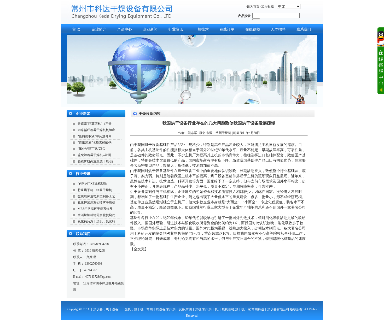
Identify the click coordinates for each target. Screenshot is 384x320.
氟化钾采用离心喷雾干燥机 (96, 202)
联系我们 (303, 29)
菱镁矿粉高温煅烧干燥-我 (95, 161)
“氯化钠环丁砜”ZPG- (92, 149)
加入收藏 (267, 6)
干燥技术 (201, 29)
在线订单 (227, 29)
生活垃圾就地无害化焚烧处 (96, 215)
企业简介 (99, 29)
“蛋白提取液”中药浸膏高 (95, 136)
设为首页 (253, 6)
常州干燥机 (223, 133)
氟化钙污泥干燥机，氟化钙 (96, 221)
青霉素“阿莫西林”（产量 (95, 124)
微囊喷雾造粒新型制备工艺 (96, 196)
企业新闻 (150, 29)
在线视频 (252, 29)
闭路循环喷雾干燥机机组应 (96, 130)
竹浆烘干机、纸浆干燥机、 (96, 190)
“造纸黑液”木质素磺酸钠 (95, 142)
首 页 (76, 29)
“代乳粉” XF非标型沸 (92, 184)
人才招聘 (278, 29)
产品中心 (124, 29)
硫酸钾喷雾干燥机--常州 (94, 155)
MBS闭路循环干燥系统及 (95, 209)
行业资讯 (175, 29)
